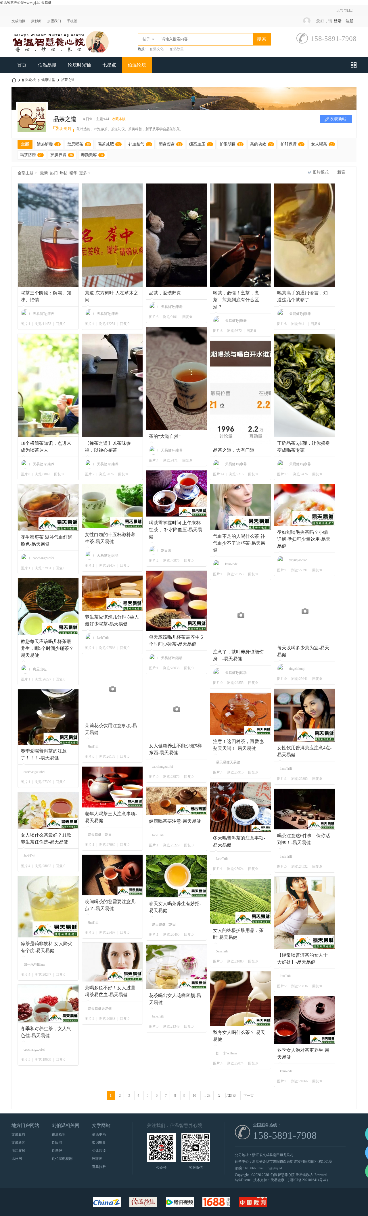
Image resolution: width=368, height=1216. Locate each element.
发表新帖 (338, 119)
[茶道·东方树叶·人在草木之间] (112, 235)
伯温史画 (99, 1134)
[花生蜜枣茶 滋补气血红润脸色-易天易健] (48, 507)
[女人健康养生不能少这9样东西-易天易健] (176, 709)
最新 (44, 173)
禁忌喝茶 (78, 144)
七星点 (109, 65)
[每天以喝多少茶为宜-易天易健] (305, 611)
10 (194, 1096)
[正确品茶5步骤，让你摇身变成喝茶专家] (305, 385)
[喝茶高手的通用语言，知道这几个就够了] (305, 235)
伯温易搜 (47, 65)
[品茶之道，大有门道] (240, 392)
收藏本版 (119, 119)
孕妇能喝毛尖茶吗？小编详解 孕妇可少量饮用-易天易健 (303, 539)
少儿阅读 (99, 1151)
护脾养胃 (61, 155)
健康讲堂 (48, 80)
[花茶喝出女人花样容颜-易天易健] (176, 967)
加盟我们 (54, 21)
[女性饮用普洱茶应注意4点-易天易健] (305, 715)
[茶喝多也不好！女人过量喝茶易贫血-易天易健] (112, 962)
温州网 (17, 1159)
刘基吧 (57, 1151)
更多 (83, 173)
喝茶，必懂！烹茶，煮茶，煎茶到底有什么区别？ (236, 299)
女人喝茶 (322, 144)
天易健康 (277, 1180)
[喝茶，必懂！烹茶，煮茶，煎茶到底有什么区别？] (240, 235)
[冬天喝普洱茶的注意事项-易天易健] (240, 807)
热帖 (64, 173)
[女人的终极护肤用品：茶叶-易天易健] (240, 901)
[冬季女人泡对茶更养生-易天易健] (305, 1020)
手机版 (72, 21)
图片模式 (321, 172)
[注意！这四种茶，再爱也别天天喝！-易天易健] (240, 714)
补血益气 (139, 144)
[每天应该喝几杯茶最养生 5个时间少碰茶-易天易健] (176, 601)
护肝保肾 (292, 144)
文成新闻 (18, 1143)
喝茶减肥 (109, 144)
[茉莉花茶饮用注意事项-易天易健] (112, 688)
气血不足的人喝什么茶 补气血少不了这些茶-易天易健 (239, 543)
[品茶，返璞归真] (176, 235)
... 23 (207, 1096)
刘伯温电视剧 (62, 1159)
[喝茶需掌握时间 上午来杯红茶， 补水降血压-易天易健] (176, 493)
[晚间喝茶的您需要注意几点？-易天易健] (112, 875)
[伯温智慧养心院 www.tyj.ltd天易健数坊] (60, 51)
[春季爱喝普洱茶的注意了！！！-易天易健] (48, 717)
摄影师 (36, 21)
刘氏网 (57, 1143)
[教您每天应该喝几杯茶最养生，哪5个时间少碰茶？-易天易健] (48, 606)
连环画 (97, 1159)
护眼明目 (231, 144)
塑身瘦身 (170, 144)
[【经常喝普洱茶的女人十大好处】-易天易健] (305, 913)
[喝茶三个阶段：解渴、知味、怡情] (48, 235)
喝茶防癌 (31, 155)
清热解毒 (48, 144)
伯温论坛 (137, 65)
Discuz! (246, 1180)
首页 (21, 65)
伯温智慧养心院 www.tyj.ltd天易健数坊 (14, 80)
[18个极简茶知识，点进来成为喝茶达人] (48, 385)
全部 (25, 144)
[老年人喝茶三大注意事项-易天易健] (112, 787)
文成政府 (18, 1134)
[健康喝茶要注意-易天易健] (176, 801)
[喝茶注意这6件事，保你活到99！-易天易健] (305, 809)
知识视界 (99, 1143)
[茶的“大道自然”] (176, 378)
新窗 (341, 172)
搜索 (262, 39)
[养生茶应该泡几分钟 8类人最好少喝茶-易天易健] (112, 593)
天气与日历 (345, 10)
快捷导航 (353, 65)
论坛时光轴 (79, 65)
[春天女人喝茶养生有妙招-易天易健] (176, 876)
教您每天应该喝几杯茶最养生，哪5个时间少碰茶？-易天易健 (48, 648)
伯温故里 (177, 49)
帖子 (146, 39)
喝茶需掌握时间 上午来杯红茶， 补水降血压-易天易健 (175, 529)
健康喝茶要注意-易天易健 (175, 821)
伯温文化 (157, 49)
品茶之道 (68, 80)
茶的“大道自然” (165, 436)
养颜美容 (92, 155)
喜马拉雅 (99, 1167)
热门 (54, 173)
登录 (338, 21)
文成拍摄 (18, 21)
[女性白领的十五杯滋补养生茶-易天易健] (112, 506)
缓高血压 (200, 144)
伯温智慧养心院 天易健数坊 (292, 1175)
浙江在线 (18, 1151)
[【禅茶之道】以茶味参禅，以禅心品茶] (112, 385)
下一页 (249, 1096)
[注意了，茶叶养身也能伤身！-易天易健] (240, 615)
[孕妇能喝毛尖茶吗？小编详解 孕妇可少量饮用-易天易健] (305, 505)
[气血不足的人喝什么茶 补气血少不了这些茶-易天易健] (240, 507)
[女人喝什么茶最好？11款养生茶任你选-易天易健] (48, 810)
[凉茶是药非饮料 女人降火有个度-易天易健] (48, 906)
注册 (350, 21)
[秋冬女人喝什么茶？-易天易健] (240, 998)
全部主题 (26, 173)
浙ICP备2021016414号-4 (308, 1180)
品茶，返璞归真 (165, 292)
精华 (73, 173)
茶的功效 (261, 144)
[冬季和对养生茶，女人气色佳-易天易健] (48, 1003)
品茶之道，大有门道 (233, 450)
